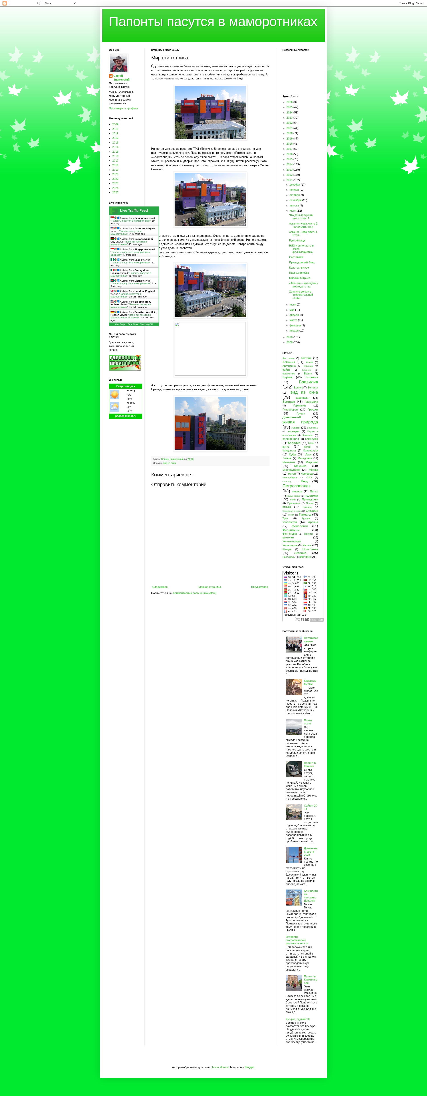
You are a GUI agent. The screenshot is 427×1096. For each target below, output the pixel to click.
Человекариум (291, 541)
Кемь (311, 443)
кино (285, 446)
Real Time (133, 324)
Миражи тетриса (299, 278)
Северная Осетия (292, 511)
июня (293, 304)
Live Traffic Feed (134, 210)
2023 (115, 183)
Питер (314, 491)
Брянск (298, 387)
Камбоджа (311, 439)
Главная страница (209, 586)
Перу (304, 481)
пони (293, 499)
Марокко (312, 462)
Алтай (309, 362)
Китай (307, 446)
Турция (306, 518)
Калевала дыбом (310, 682)
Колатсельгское (299, 267)
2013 (115, 142)
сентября (296, 200)
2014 (115, 147)
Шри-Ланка (310, 549)
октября (295, 195)
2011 (115, 133)
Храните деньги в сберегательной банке (301, 295)
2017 (115, 160)
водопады (302, 397)
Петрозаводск (125, 386)
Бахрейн (307, 370)
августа (295, 205)
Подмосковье (293, 496)
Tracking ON (146, 324)
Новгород (307, 473)
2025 (115, 192)
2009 (115, 124)
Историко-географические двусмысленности (297, 940)
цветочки (288, 537)
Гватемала (311, 401)
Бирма (287, 377)
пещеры (297, 491)
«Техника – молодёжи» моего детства (303, 285)
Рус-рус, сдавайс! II (298, 1019)
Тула (285, 518)
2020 (289, 133)
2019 (115, 169)
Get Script (120, 324)
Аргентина (289, 366)
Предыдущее (259, 586)
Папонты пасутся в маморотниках (213, 21)
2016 (115, 156)
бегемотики (288, 373)
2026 (289, 102)
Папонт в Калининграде (310, 980)
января (294, 330)
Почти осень (308, 722)
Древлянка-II (291, 417)
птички (286, 507)
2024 (115, 188)
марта (294, 320)
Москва (313, 469)
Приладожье (310, 499)
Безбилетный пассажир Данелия (311, 896)
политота (311, 495)
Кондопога (289, 450)
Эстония (300, 553)
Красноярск (310, 450)
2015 (115, 151)
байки (286, 369)
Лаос (308, 454)
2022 (115, 178)
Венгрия (313, 387)
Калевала (307, 435)
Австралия (288, 358)
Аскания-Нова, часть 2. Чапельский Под (303, 225)
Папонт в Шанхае (310, 764)
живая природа (300, 422)
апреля (295, 315)
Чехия (306, 545)
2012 (115, 138)
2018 (115, 165)
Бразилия (308, 382)
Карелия (294, 443)
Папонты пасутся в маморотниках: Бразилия (131, 316)
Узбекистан (289, 522)
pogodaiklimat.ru (125, 416)
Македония (305, 458)
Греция (313, 409)
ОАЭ (309, 477)
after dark (305, 556)
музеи (292, 473)
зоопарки (294, 431)
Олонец (286, 481)
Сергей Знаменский (121, 77)
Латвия (287, 458)
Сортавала (296, 257)
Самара (307, 507)
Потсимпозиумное (311, 640)
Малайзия (288, 462)
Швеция (286, 549)
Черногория (290, 545)
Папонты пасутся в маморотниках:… (126, 232)
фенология (300, 526)
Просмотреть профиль (123, 108)
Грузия (300, 413)
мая (292, 309)
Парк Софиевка (299, 272)
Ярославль (288, 557)
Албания (288, 362)
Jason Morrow (219, 1067)
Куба (292, 454)
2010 (115, 129)
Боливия (312, 377)
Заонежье (312, 427)
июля (293, 210)
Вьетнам (288, 401)
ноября (295, 189)
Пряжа (309, 503)
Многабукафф (291, 469)
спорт (291, 515)
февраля (296, 325)
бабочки (308, 366)
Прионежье (293, 503)
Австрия (306, 358)
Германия (299, 405)
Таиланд (305, 514)
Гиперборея (290, 409)
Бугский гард (297, 240)
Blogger (249, 1067)
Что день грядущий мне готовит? (301, 217)
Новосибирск (289, 477)
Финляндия (289, 533)
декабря (295, 184)
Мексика (300, 466)
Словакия (312, 510)
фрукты (308, 533)
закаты (295, 427)
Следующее (160, 586)
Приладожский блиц (301, 262)
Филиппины (291, 530)
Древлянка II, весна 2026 (311, 851)
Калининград (290, 439)
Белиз (308, 373)
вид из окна (169, 463)
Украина (313, 522)
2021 (115, 174)
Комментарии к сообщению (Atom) (194, 593)
